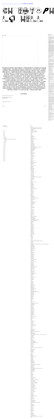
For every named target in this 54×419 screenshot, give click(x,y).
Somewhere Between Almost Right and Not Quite (36, 364)
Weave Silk (32, 406)
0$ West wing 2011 (50, 112)
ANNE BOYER (32, 153)
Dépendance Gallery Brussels (34, 188)
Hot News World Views (33, 233)
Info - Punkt (32, 237)
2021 (4, 136)
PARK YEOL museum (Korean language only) (35, 331)
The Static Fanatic (32, 389)
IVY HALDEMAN (32, 241)
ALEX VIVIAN (32, 142)
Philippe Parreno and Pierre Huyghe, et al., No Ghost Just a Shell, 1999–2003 (38, 334)
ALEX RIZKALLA (32, 141)
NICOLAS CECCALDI (32, 314)
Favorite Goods (32, 204)
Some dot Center (32, 363)
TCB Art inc (32, 376)
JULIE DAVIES (32, 258)
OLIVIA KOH (32, 322)
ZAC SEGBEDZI (32, 414)
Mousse (31, 302)
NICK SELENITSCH (32, 313)
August (5, 142)
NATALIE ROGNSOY (32, 304)
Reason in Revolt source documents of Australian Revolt (36, 347)
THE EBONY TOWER (33, 380)
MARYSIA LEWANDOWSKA (33, 288)
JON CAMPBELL (32, 255)
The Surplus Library (32, 390)
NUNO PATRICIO (32, 318)
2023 (4, 134)
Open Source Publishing (33, 325)
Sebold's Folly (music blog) (33, 356)
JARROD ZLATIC (32, 247)
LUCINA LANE (32, 281)
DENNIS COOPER (32, 187)
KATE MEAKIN (32, 263)
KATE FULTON (32, 262)
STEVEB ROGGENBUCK (33, 369)
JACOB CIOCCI (32, 243)
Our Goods (32, 327)
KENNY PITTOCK (32, 267)
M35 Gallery (32, 283)
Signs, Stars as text (32, 360)
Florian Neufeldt (32, 209)
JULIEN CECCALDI (32, 260)
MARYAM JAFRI (32, 287)
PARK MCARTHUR (32, 330)
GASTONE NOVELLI (32, 213)
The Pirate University (33, 386)
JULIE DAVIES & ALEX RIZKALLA (34, 259)
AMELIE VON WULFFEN (33, 146)
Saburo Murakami (32, 352)
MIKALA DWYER (32, 296)
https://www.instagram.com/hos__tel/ (7, 97)
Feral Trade (32, 205)
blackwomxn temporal (33, 165)
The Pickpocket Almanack (33, 385)
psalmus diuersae (32, 339)
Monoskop (32, 300)
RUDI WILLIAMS (32, 351)
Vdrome (31, 403)
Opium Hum (32, 326)
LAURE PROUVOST (32, 271)
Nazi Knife (32, 306)
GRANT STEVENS (32, 224)
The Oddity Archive (33, 384)
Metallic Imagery (32, 293)
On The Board (32, 323)
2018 (4, 149)
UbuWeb (31, 399)
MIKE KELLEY (32, 297)
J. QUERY (31, 242)
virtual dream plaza (33, 405)
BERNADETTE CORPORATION (33, 162)
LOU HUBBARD (32, 279)
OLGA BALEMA (32, 321)
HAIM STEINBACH (32, 226)
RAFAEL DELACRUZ (32, 344)
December (5, 137)
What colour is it (32, 407)
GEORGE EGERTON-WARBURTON (34, 216)
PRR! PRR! (32, 338)
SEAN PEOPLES (32, 355)
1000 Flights (32, 132)
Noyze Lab (32, 317)
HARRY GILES (32, 229)
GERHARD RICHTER (32, 217)
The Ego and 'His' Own (33, 381)
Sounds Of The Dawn (33, 365)
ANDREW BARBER (32, 150)
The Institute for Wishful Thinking (34, 382)
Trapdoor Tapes (32, 397)
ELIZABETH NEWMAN (33, 199)
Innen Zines (32, 238)
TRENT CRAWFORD (32, 398)
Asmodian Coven (32, 158)
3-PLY (31, 133)
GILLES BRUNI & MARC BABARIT (34, 220)
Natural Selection (32, 305)
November (5, 138)
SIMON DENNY (32, 361)
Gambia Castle (32, 212)
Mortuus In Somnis (32, 301)
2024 (4, 133)
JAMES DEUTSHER (32, 245)
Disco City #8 (32, 192)
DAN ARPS (32, 182)
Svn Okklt (32, 373)
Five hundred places (33, 207)
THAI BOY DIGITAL (32, 377)
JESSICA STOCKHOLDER (33, 250)
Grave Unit (32, 225)
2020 (4, 147)
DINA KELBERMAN (32, 191)
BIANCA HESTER (32, 163)
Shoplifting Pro (32, 359)
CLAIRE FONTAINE (32, 178)
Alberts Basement (32, 140)
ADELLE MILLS (32, 137)
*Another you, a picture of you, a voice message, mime (36, 127)
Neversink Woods (32, 309)
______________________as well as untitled (17, 3)
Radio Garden (32, 343)
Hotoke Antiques (32, 234)
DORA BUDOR (32, 195)
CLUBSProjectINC (32, 179)
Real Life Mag (32, 346)
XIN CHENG (32, 411)
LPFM (31, 280)
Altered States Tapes (33, 144)
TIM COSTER (32, 393)
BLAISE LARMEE (32, 166)
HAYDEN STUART (32, 230)
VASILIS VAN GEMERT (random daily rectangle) (35, 402)
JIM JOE (31, 251)
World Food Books (32, 410)
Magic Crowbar (32, 284)
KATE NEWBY (32, 264)
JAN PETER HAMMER (33, 246)
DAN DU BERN (32, 183)
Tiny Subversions (32, 394)
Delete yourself (32, 186)
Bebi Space (32, 161)
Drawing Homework (33, 196)
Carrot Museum (32, 171)
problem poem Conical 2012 (51, 102)
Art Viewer (32, 157)
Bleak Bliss (32, 167)
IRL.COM (31, 239)
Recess (31, 348)
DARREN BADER (32, 184)
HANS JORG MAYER (33, 228)
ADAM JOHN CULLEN (33, 136)
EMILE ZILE (32, 200)
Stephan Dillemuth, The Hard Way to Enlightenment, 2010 (36, 368)
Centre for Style (32, 174)
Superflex (32, 372)
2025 (4, 132)
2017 (4, 150)
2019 (4, 148)
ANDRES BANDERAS (32, 149)
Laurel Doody (32, 272)
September (5, 141)
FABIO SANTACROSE (33, 203)
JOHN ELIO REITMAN (33, 254)
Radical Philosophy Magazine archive (34, 342)
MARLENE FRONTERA (33, 285)
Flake (31, 208)
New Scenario (32, 310)
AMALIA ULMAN (32, 145)
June (4, 143)
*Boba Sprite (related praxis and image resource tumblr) (36, 128)
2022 (4, 135)
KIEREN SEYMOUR (32, 268)
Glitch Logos (32, 221)
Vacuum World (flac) (33, 401)
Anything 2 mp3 (32, 154)
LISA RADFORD (32, 276)
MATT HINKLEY (32, 289)
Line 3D (31, 275)
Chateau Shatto (32, 175)
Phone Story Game (32, 335)
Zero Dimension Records (33, 415)
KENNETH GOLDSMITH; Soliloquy (34, 266)
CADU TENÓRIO (32, 170)
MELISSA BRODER (32, 292)
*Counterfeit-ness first (33, 129)
